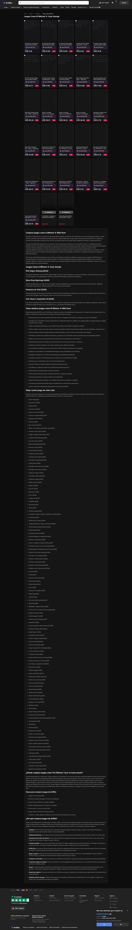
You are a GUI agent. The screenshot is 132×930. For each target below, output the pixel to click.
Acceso (124, 3)
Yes (104, 924)
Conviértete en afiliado (83, 901)
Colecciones (52, 898)
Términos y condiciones (29, 927)
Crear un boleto (68, 900)
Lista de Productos (54, 900)
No (121, 924)
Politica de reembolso (54, 927)
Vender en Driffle (99, 898)
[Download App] (116, 3)
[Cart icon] (112, 3)
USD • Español (105, 2)
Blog (80, 898)
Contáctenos (38, 900)
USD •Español (19, 908)
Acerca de (37, 898)
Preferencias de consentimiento (69, 927)
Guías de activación (70, 898)
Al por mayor (98, 900)
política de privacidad (41, 927)
